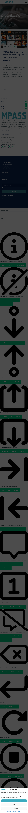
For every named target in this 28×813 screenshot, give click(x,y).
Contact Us (19, 811)
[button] (26, 789)
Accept (14, 801)
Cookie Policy (9, 811)
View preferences (14, 808)
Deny (14, 804)
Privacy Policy (14, 811)
